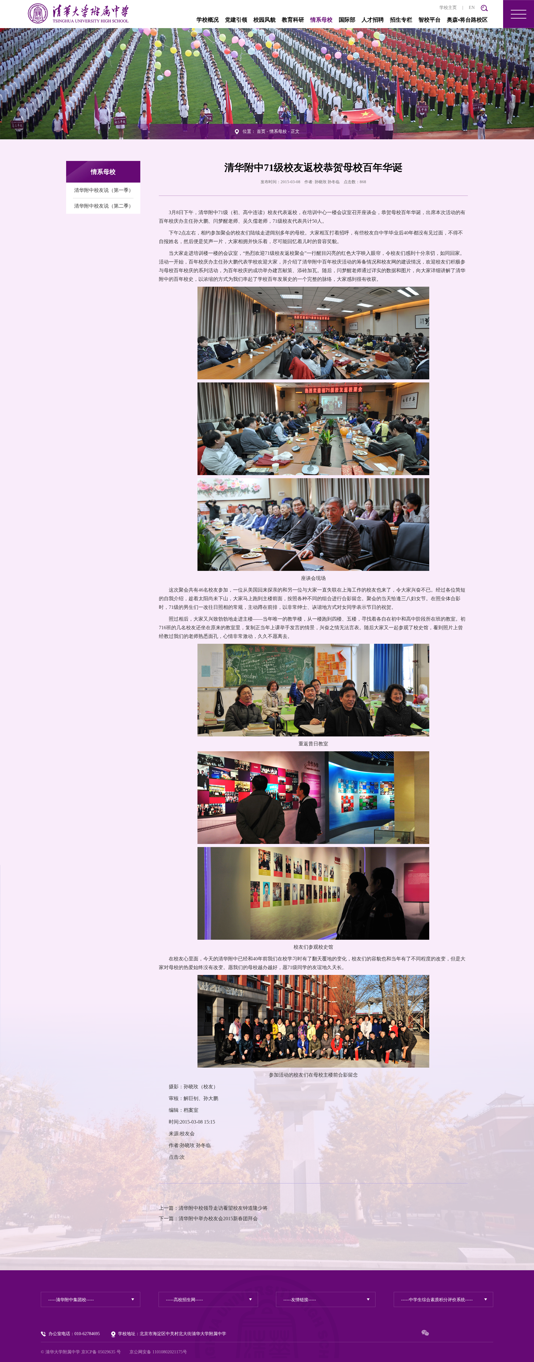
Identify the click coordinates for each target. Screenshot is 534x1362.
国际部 (347, 20)
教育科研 (293, 20)
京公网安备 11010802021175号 (158, 1352)
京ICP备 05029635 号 (101, 1352)
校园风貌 (264, 20)
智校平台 (429, 20)
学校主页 (448, 7)
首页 (261, 131)
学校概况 (208, 20)
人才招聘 (373, 20)
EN (472, 7)
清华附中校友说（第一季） (104, 190)
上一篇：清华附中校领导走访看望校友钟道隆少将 (213, 1208)
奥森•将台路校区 (467, 20)
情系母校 (321, 20)
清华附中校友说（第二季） (104, 206)
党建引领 (236, 20)
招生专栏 (401, 20)
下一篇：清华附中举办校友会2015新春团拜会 (208, 1218)
